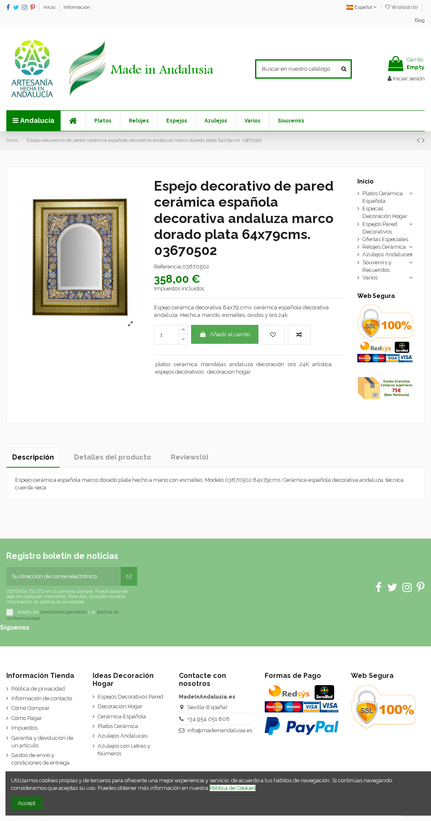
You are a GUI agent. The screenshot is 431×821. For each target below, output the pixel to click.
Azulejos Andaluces (387, 254)
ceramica (185, 364)
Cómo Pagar (26, 718)
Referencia (167, 266)
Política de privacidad (38, 688)
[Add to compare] (299, 335)
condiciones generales (63, 611)
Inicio (49, 7)
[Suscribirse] (129, 576)
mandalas (213, 364)
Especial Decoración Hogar (384, 212)
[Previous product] (419, 140)
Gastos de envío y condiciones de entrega (40, 759)
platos (162, 364)
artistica (322, 364)
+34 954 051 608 (208, 719)
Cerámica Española (122, 716)
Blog (420, 20)
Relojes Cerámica (384, 247)
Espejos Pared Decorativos (379, 228)
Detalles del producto (112, 457)
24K (304, 364)
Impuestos (24, 728)
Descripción (33, 457)
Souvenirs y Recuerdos (376, 266)
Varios (370, 277)
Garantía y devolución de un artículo (42, 742)
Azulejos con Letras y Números (124, 750)
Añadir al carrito (230, 334)
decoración (270, 364)
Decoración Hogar (120, 706)
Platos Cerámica (118, 726)
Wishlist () (404, 7)
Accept (26, 803)
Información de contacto (41, 698)
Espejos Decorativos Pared (130, 696)
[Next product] (423, 140)
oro (292, 364)
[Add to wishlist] (273, 335)
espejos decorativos (179, 372)
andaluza (241, 364)
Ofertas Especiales (385, 239)
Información (77, 7)
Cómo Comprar (30, 708)
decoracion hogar (229, 372)
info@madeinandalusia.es (219, 730)
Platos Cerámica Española (382, 197)
